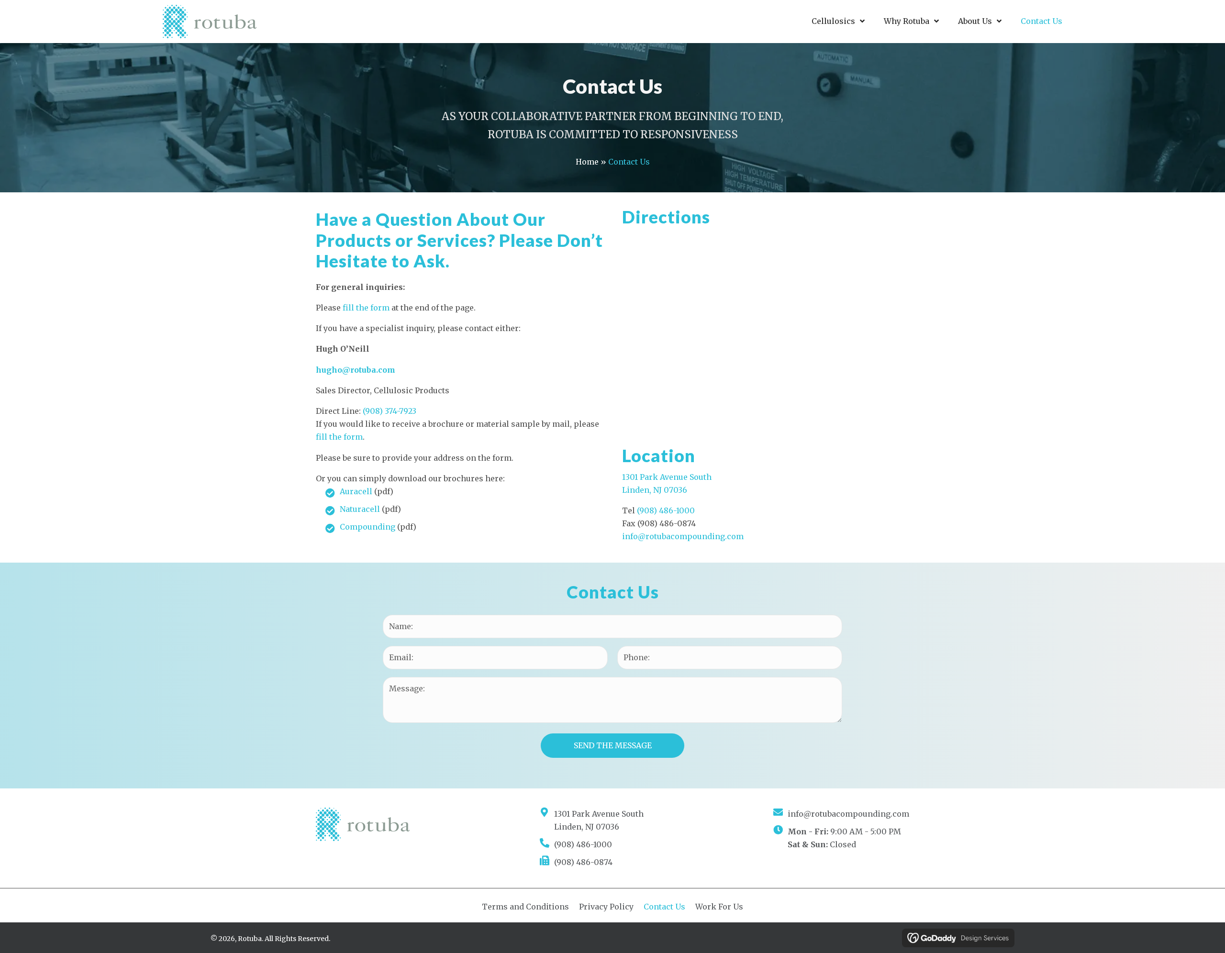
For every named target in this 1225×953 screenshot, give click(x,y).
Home (587, 161)
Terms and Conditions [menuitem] (525, 906)
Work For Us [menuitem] (719, 906)
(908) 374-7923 (389, 411)
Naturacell (360, 509)
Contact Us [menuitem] (664, 906)
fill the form (366, 307)
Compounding (367, 527)
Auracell (356, 491)
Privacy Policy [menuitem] (606, 906)
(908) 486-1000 (666, 510)
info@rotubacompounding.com (683, 536)
